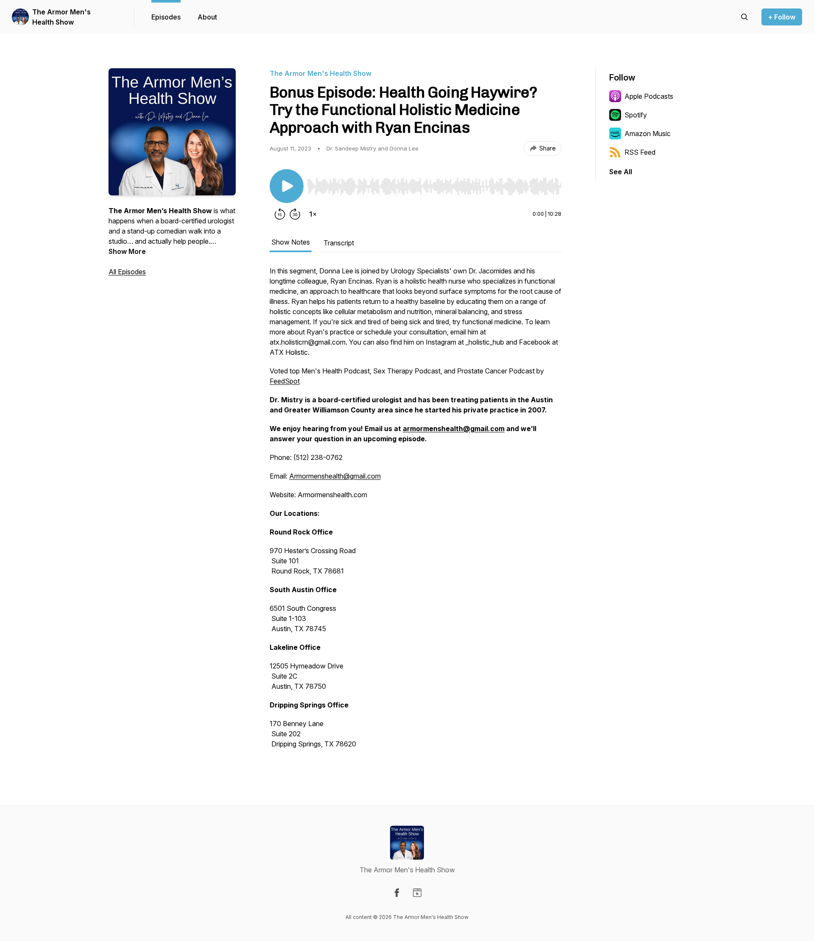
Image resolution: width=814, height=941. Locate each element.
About (207, 17)
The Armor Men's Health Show (61, 17)
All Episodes (127, 271)
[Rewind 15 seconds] (280, 214)
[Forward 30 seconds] (295, 214)
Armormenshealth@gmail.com (335, 476)
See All (620, 171)
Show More (127, 251)
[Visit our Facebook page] (397, 892)
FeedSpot (285, 381)
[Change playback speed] (312, 214)
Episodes (166, 17)
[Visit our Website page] (417, 892)
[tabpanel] (415, 511)
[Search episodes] (744, 17)
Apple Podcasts (648, 96)
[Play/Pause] (287, 186)
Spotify (635, 115)
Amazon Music (647, 133)
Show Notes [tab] (290, 242)
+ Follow (781, 17)
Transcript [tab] (338, 243)
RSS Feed (639, 152)
